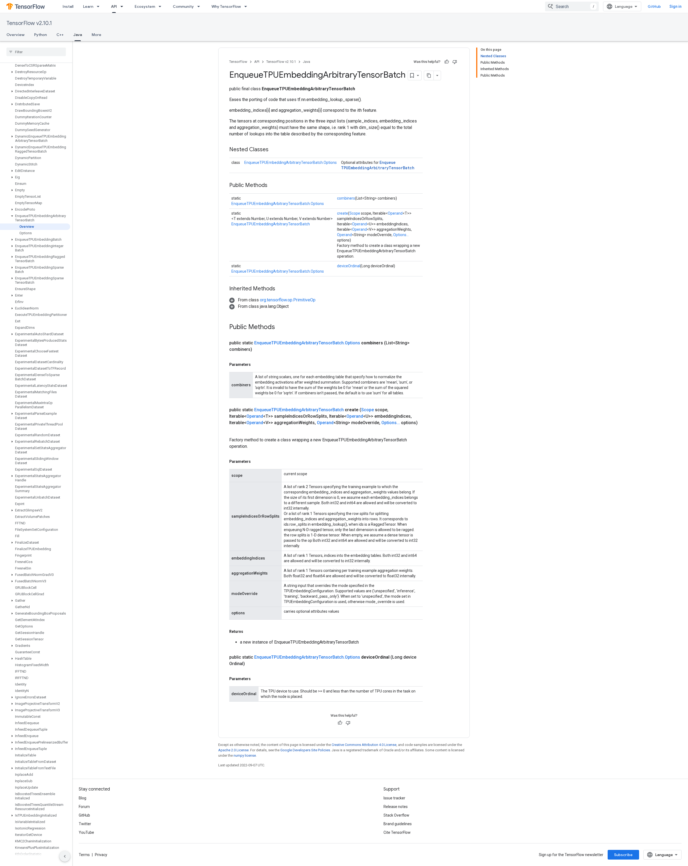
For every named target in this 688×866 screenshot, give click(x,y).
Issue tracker (394, 798)
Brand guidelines (398, 824)
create (342, 213)
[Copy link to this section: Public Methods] (272, 185)
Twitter (85, 824)
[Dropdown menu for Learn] (99, 6)
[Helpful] (447, 62)
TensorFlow (238, 62)
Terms (84, 855)
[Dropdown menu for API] (123, 6)
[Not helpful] (455, 62)
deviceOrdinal (348, 266)
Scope (354, 213)
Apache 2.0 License (233, 750)
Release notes (396, 806)
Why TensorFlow (226, 6)
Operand (395, 213)
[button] (35, 72)
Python (40, 34)
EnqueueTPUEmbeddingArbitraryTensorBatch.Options (290, 162)
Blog (82, 798)
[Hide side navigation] (64, 856)
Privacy (101, 855)
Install (68, 6)
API (114, 6)
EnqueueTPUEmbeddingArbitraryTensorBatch (377, 165)
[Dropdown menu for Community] (200, 6)
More (96, 34)
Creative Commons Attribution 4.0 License (364, 745)
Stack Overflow (396, 815)
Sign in (675, 6)
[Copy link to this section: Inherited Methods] (280, 289)
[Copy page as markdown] (429, 75)
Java (77, 34)
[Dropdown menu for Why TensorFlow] (247, 6)
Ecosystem (145, 6)
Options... (401, 235)
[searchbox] (36, 52)
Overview (15, 34)
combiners (346, 198)
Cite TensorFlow (397, 832)
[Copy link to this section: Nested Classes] (273, 150)
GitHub (654, 6)
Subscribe (623, 854)
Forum (84, 806)
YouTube (86, 832)
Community (183, 6)
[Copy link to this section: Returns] (248, 631)
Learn (88, 6)
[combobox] (572, 6)
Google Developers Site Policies (305, 750)
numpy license (245, 755)
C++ (60, 34)
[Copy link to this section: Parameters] (256, 364)
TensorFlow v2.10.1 (29, 23)
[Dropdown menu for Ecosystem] (161, 6)
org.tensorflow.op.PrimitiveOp (288, 299)
